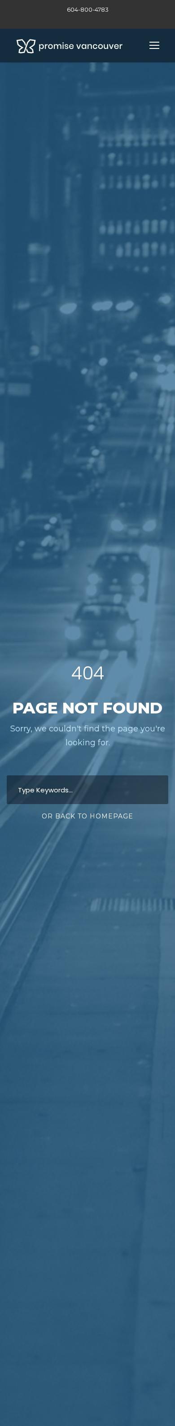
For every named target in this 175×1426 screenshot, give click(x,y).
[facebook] (87, 19)
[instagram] (103, 19)
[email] (72, 19)
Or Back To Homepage (87, 816)
